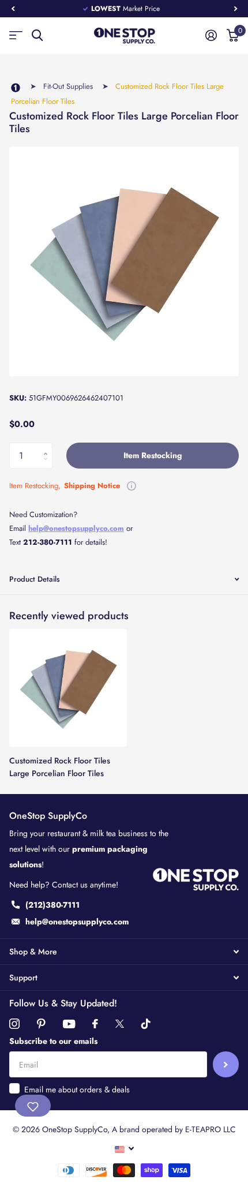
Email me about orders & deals (77, 1089)
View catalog (15, 35)
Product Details (34, 579)
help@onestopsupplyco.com (76, 528)
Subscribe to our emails (53, 1041)
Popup (131, 485)
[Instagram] (14, 1024)
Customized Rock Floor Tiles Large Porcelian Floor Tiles (59, 766)
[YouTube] (69, 1024)
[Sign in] (211, 35)
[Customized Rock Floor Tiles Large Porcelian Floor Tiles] (68, 688)
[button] (12, 8)
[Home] (15, 88)
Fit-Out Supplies (68, 86)
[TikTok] (146, 1024)
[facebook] (95, 1023)
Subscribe (226, 1064)
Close (124, 951)
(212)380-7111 (52, 905)
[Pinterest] (41, 1024)
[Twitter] (119, 1024)
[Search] (37, 35)
